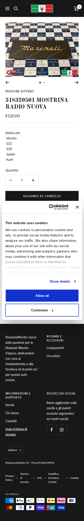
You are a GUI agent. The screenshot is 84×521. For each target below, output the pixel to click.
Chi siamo (12, 413)
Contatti (11, 421)
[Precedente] (7, 82)
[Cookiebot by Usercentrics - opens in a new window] (50, 207)
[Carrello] (76, 8)
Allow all (42, 295)
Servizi (9, 405)
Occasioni (53, 356)
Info (39, 478)
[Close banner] (77, 207)
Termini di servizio (24, 478)
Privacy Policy (9, 478)
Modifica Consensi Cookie (53, 478)
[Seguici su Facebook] (52, 430)
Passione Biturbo (19, 91)
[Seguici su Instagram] (62, 430)
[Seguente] (77, 82)
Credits (74, 478)
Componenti (55, 348)
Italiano (12, 450)
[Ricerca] (16, 8)
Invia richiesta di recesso (16, 431)
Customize (39, 310)
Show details (60, 281)
